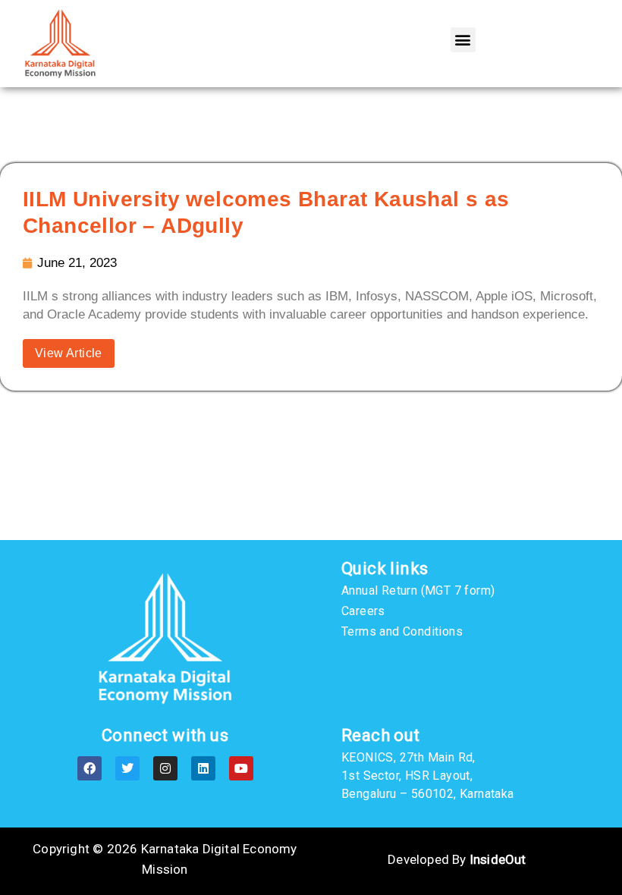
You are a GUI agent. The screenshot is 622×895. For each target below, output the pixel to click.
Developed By (457, 859)
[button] (463, 39)
